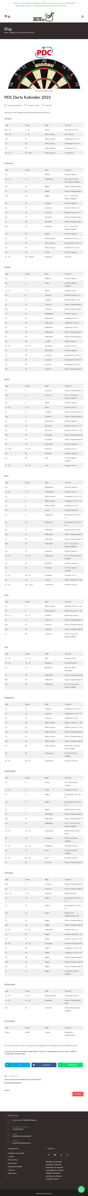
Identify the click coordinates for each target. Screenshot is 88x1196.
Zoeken (7, 1090)
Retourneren (12, 1163)
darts (25, 1051)
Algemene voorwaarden (16, 1153)
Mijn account (12, 1173)
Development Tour (35, 1051)
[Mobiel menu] (82, 17)
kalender (54, 1051)
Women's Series (20, 1054)
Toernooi (72, 1051)
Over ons (11, 1170)
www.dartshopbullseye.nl (21, 1143)
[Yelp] (67, 1154)
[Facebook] (55, 1154)
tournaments (9, 1054)
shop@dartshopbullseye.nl (21, 1136)
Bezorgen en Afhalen (15, 1166)
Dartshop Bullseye (14, 105)
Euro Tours (46, 1051)
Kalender (13, 32)
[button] (81, 1189)
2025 (9, 1051)
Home (6, 32)
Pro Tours (65, 1051)
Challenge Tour (17, 1051)
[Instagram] (61, 1154)
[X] (49, 1154)
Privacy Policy (13, 1160)
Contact (11, 1156)
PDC (59, 1051)
